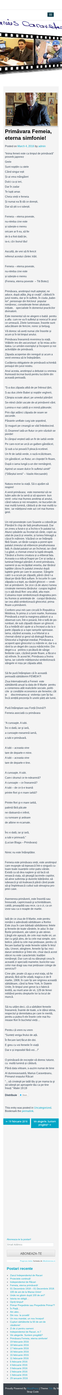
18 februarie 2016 (19, 1345)
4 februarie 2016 (18, 1365)
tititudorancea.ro (49, 1261)
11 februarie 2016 (19, 1358)
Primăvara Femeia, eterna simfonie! (29, 1338)
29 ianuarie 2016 (19, 1378)
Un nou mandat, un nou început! (27, 1318)
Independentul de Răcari (23, 1282)
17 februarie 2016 (19, 1348)
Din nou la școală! (19, 1315)
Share (24, 1095)
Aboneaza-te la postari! (19, 1239)
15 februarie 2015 (19, 1355)
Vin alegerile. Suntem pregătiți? (45, 1123)
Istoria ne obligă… (19, 1298)
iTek (50, 1388)
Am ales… (15, 1311)
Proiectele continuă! (20, 1278)
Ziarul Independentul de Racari (26, 1275)
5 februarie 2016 (18, 1361)
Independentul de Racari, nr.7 (25, 1331)
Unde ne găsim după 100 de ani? (27, 1295)
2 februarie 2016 (18, 1371)
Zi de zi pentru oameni (22, 1328)
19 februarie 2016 (16, 1121)
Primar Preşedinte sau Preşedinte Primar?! (32, 1305)
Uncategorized (42, 1107)
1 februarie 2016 (18, 1375)
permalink (27, 1111)
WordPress (32, 1388)
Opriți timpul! (16, 1302)
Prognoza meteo (26, 1261)
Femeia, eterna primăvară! (24, 1285)
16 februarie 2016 (19, 1351)
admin (42, 146)
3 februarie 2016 (18, 1368)
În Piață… (15, 1308)
